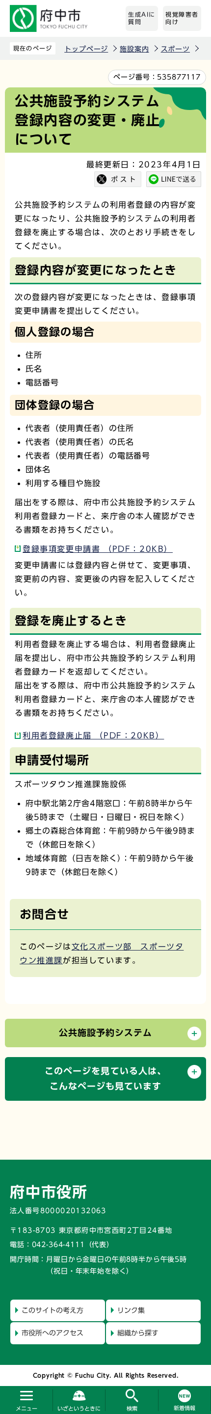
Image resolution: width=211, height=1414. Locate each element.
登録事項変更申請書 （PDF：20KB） (98, 549)
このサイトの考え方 (52, 1310)
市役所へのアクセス (52, 1333)
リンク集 (131, 1310)
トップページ (86, 49)
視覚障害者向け (182, 18)
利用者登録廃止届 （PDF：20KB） (93, 735)
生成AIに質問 (142, 18)
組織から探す (137, 1333)
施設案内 (134, 49)
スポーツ (175, 49)
